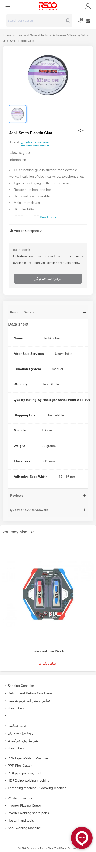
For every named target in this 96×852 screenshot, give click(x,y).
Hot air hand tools (21, 820)
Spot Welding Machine (24, 828)
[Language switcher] (88, 20)
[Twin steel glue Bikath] (48, 594)
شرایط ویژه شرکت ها (23, 740)
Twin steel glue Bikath (48, 651)
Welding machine (20, 798)
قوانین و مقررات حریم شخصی (29, 700)
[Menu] (7, 6)
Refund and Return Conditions (30, 693)
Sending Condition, (22, 685)
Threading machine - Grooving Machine (37, 788)
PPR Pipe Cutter (20, 765)
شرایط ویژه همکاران (22, 733)
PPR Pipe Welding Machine (28, 758)
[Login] (88, 6)
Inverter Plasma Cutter (24, 805)
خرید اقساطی (17, 725)
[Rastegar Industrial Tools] (48, 6)
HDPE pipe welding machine (28, 780)
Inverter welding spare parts (28, 813)
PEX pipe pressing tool (24, 773)
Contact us (16, 708)
